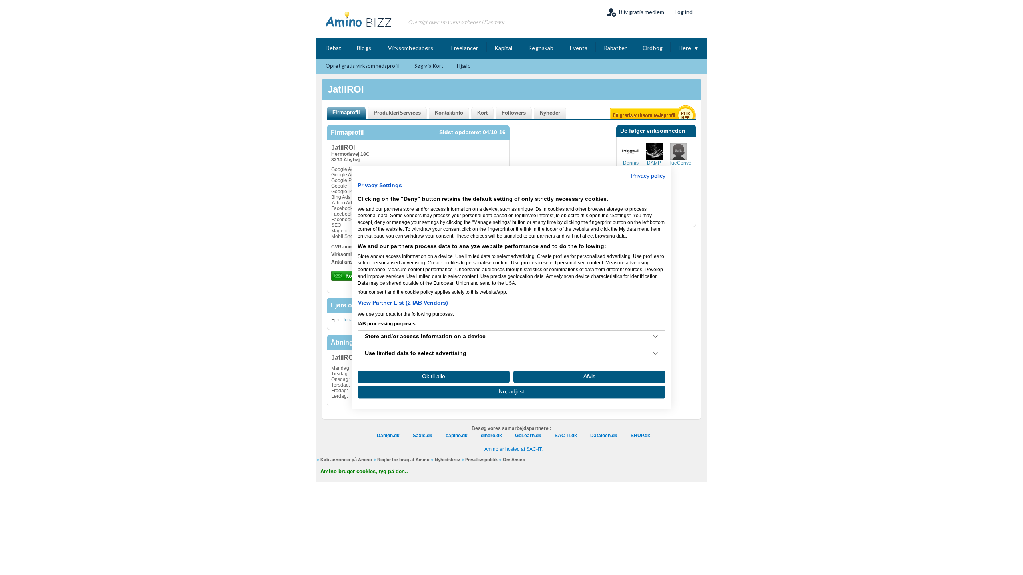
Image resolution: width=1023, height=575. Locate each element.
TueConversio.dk (687, 163)
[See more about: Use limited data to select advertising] (655, 354)
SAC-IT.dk (566, 435)
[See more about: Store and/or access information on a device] (655, 337)
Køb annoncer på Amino (346, 459)
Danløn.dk (388, 435)
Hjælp (464, 66)
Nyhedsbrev (447, 459)
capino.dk (457, 435)
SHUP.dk (640, 435)
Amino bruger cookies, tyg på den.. (364, 471)
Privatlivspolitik (481, 459)
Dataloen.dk (603, 435)
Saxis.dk (422, 435)
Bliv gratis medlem (641, 11)
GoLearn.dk (528, 435)
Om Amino (514, 459)
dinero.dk (491, 435)
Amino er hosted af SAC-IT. (513, 449)
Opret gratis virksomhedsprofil (363, 66)
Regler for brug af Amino (403, 459)
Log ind (684, 11)
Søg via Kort (429, 66)
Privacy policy (648, 176)
